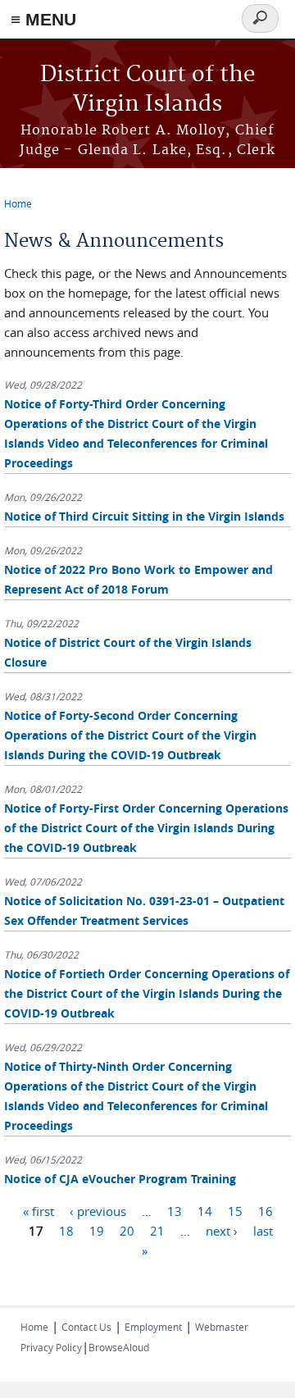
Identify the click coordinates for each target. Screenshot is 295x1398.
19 (96, 1231)
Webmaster (221, 1326)
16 (265, 1211)
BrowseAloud (118, 1347)
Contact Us (86, 1326)
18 (66, 1231)
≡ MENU (43, 19)
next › (222, 1231)
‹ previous (98, 1211)
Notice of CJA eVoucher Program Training (120, 1178)
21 (157, 1231)
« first (38, 1211)
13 (174, 1211)
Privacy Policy (51, 1347)
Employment (153, 1326)
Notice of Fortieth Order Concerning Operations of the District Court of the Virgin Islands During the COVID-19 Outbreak (146, 993)
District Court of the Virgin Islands (148, 89)
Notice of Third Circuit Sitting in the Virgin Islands (144, 516)
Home (18, 203)
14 (204, 1211)
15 (235, 1211)
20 (127, 1231)
